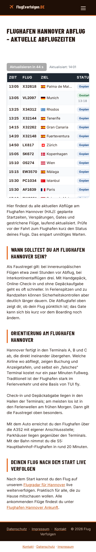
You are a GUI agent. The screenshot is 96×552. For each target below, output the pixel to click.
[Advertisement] (48, 55)
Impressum (40, 529)
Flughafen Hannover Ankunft (32, 507)
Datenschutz (17, 529)
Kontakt (60, 529)
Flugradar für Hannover (44, 485)
